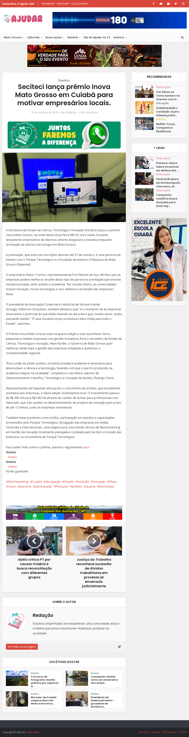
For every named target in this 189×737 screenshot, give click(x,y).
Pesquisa (62, 486)
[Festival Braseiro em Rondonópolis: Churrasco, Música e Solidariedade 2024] (145, 178)
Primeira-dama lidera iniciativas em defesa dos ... (167, 166)
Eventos (119, 37)
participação (43, 486)
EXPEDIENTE (48, 3)
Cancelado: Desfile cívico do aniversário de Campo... (104, 680)
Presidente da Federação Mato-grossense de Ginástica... (102, 702)
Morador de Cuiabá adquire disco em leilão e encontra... (43, 700)
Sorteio (183, 732)
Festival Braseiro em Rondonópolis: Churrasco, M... (168, 182)
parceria (25, 486)
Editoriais (34, 37)
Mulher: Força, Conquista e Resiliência (165, 127)
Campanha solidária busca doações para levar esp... (166, 200)
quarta (90, 486)
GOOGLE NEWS (79, 3)
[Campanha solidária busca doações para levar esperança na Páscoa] (145, 194)
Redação (71, 112)
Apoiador (144, 732)
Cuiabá (37, 482)
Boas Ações (54, 37)
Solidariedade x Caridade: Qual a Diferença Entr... (167, 111)
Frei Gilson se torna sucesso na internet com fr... (168, 95)
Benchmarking (18, 482)
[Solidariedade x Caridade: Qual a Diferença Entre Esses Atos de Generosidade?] (145, 107)
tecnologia (106, 486)
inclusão (83, 482)
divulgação (53, 482)
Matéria (73, 37)
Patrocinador (169, 732)
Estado (69, 482)
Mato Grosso (13, 37)
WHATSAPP (63, 3)
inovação (99, 482)
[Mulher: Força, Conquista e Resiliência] (145, 123)
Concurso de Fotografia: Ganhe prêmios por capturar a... (45, 681)
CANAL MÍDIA (33, 732)
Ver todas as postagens (22, 646)
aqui (86, 447)
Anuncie (155, 732)
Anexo (12, 457)
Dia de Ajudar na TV (97, 37)
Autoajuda (162, 103)
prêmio (77, 486)
